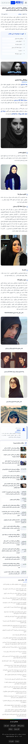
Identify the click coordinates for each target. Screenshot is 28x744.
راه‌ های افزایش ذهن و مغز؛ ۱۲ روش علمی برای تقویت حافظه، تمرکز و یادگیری (15, 617)
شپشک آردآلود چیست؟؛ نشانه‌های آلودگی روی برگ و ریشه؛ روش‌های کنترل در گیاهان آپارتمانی (14, 598)
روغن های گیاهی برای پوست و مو (19, 635)
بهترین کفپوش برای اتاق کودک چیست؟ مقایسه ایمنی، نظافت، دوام (15, 607)
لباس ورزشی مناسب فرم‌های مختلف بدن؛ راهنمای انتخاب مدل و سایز (14, 585)
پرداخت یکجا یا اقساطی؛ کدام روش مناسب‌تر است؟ (15, 679)
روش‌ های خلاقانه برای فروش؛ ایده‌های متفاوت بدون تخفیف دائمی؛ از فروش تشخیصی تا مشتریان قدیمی (15, 710)
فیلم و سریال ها (18, 44)
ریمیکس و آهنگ (21, 725)
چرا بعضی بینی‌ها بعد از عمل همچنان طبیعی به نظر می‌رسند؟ (15, 675)
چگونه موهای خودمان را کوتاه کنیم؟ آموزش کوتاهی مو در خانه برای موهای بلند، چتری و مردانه (14, 638)
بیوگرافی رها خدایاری (19, 38)
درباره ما (17, 741)
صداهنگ (10, 729)
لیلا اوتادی (14, 114)
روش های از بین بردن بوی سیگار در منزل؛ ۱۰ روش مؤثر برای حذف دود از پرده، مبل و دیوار (14, 661)
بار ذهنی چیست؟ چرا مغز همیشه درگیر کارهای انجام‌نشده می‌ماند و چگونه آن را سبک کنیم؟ (14, 626)
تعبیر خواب (6, 725)
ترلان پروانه (21, 114)
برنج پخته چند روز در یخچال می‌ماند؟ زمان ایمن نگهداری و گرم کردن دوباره (14, 647)
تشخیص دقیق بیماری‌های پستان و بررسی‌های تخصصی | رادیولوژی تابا (14, 701)
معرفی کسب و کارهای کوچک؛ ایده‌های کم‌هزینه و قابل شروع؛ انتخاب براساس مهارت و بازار (15, 705)
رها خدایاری (24, 84)
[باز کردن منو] (25, 2)
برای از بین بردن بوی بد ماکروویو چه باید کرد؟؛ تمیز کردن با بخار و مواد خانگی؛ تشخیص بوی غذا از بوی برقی (14, 643)
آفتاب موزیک (16, 729)
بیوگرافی (19, 14)
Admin (19, 430)
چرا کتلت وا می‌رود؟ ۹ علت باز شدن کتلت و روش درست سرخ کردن (14, 652)
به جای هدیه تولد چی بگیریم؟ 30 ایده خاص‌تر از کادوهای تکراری (14, 630)
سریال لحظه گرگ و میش (16, 47)
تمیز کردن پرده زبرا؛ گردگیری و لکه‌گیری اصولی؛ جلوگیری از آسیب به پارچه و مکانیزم (14, 692)
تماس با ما (11, 741)
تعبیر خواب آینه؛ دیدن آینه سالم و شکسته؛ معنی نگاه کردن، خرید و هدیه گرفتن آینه (14, 715)
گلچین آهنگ (13, 725)
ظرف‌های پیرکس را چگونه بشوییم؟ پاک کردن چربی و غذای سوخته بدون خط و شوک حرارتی (14, 657)
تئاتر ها (20, 50)
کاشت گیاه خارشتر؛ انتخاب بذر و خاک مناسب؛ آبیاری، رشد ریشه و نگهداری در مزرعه (14, 589)
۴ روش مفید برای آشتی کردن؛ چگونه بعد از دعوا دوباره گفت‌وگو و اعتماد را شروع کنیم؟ (15, 612)
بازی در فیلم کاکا (18, 54)
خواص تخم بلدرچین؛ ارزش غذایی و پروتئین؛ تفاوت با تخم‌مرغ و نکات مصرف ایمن (15, 683)
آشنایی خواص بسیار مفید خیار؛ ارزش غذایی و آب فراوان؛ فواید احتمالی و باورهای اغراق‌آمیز (15, 687)
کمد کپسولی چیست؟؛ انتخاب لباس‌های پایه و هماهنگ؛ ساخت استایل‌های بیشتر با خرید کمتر (15, 696)
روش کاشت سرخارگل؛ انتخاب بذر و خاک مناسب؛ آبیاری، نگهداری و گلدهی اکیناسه (15, 594)
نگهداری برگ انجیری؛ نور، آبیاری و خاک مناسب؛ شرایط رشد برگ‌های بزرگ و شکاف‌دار (14, 603)
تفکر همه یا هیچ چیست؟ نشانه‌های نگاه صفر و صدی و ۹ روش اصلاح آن (14, 621)
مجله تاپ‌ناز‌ (19, 2)
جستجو (13, 2)
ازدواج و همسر (18, 41)
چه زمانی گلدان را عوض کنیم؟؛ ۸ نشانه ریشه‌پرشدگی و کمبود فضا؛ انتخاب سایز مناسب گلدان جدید (15, 666)
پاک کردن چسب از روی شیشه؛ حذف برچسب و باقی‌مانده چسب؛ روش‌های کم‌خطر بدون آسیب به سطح (14, 670)
